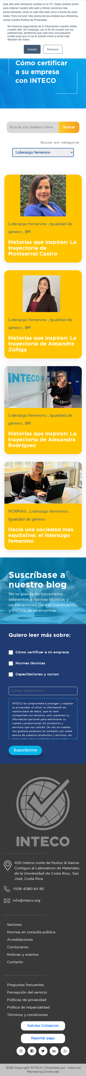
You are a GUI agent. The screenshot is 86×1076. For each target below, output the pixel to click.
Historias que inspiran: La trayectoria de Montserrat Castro (42, 248)
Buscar (69, 127)
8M (28, 232)
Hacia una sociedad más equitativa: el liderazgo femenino (40, 535)
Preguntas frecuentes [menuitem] (25, 985)
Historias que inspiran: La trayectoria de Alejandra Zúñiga (42, 344)
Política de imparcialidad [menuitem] (28, 1007)
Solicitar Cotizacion (43, 1025)
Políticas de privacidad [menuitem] (26, 1000)
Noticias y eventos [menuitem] (23, 954)
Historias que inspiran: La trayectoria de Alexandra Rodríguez (42, 439)
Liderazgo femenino (27, 224)
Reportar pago (43, 1038)
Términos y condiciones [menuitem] (27, 1015)
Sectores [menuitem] (14, 924)
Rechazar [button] (53, 49)
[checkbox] (43, 666)
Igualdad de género (26, 519)
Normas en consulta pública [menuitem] (31, 932)
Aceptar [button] (32, 49)
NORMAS (17, 511)
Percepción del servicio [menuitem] (27, 992)
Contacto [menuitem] (15, 962)
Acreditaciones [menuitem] (20, 939)
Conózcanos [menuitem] (17, 947)
